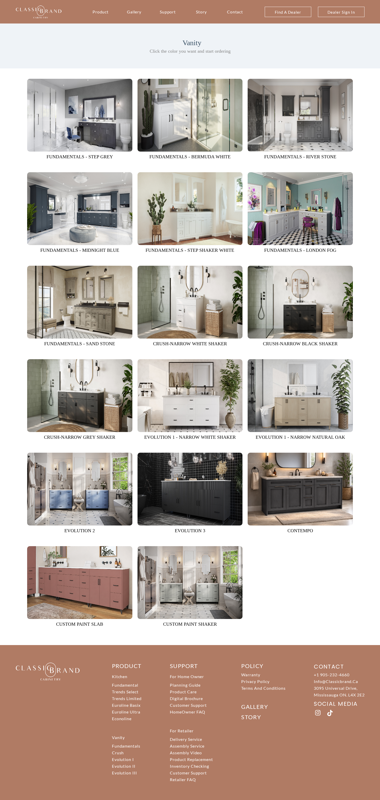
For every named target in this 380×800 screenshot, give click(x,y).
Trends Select (125, 691)
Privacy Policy (255, 681)
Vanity (118, 737)
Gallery (134, 11)
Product (101, 11)
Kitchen (120, 676)
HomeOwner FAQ (187, 711)
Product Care (183, 691)
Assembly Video (186, 752)
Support (168, 11)
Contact (235, 11)
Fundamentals (126, 745)
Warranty (250, 674)
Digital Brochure (186, 698)
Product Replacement (191, 759)
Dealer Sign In (341, 12)
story (251, 716)
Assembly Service (187, 745)
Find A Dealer (288, 12)
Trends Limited (127, 698)
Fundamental (125, 685)
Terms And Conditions (263, 688)
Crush (118, 752)
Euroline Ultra (126, 711)
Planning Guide (185, 685)
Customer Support (188, 705)
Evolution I (123, 759)
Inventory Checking (189, 766)
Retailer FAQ (183, 779)
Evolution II (124, 766)
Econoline (122, 718)
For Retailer (182, 730)
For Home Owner (187, 676)
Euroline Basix (126, 705)
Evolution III (124, 772)
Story (201, 11)
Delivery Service (186, 739)
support (184, 665)
